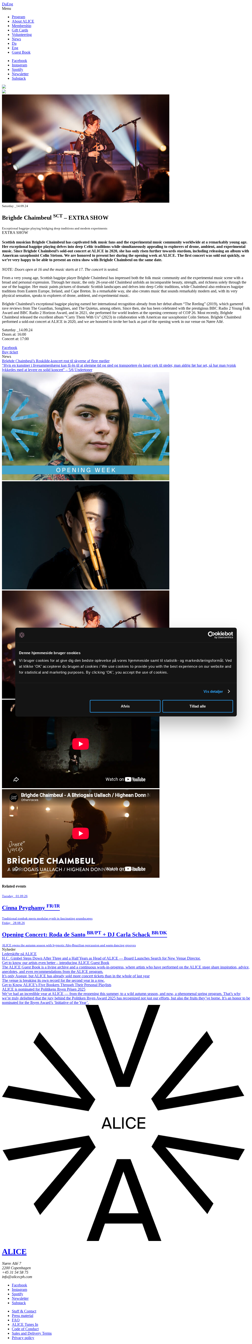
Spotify (17, 69)
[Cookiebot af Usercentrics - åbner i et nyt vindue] (211, 635)
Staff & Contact (24, 1311)
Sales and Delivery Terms (32, 1333)
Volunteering (22, 34)
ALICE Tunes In (25, 1324)
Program (18, 17)
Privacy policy (23, 1338)
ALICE (14, 1251)
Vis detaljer (213, 691)
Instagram (19, 65)
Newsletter (20, 74)
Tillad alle (197, 706)
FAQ (16, 1320)
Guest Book (21, 52)
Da (4, 4)
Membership (21, 26)
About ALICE (23, 21)
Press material (22, 1316)
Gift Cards (20, 30)
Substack (19, 78)
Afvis (125, 706)
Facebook (19, 61)
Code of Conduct (25, 1329)
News (16, 39)
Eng (10, 4)
